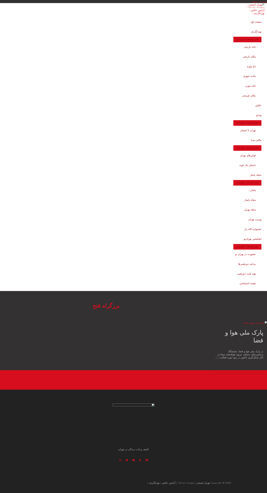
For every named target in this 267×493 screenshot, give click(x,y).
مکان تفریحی (249, 96)
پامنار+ (252, 190)
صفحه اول (255, 22)
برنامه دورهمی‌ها (247, 264)
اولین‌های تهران (248, 155)
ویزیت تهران (254, 219)
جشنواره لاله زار (252, 229)
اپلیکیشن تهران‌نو (252, 239)
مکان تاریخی (249, 57)
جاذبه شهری (249, 76)
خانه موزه (251, 86)
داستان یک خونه (247, 165)
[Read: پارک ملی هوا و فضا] (255, 323)
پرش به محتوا (259, 2)
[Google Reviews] (140, 461)
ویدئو (258, 115)
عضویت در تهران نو (245, 254)
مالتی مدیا (256, 140)
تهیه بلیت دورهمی (246, 274)
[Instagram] (120, 461)
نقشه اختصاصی (247, 283)
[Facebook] (147, 461)
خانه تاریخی (250, 47)
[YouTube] (133, 461)
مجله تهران (250, 210)
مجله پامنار (255, 175)
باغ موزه (251, 66)
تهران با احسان (248, 130)
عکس (258, 105)
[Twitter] (127, 461)
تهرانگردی (256, 32)
